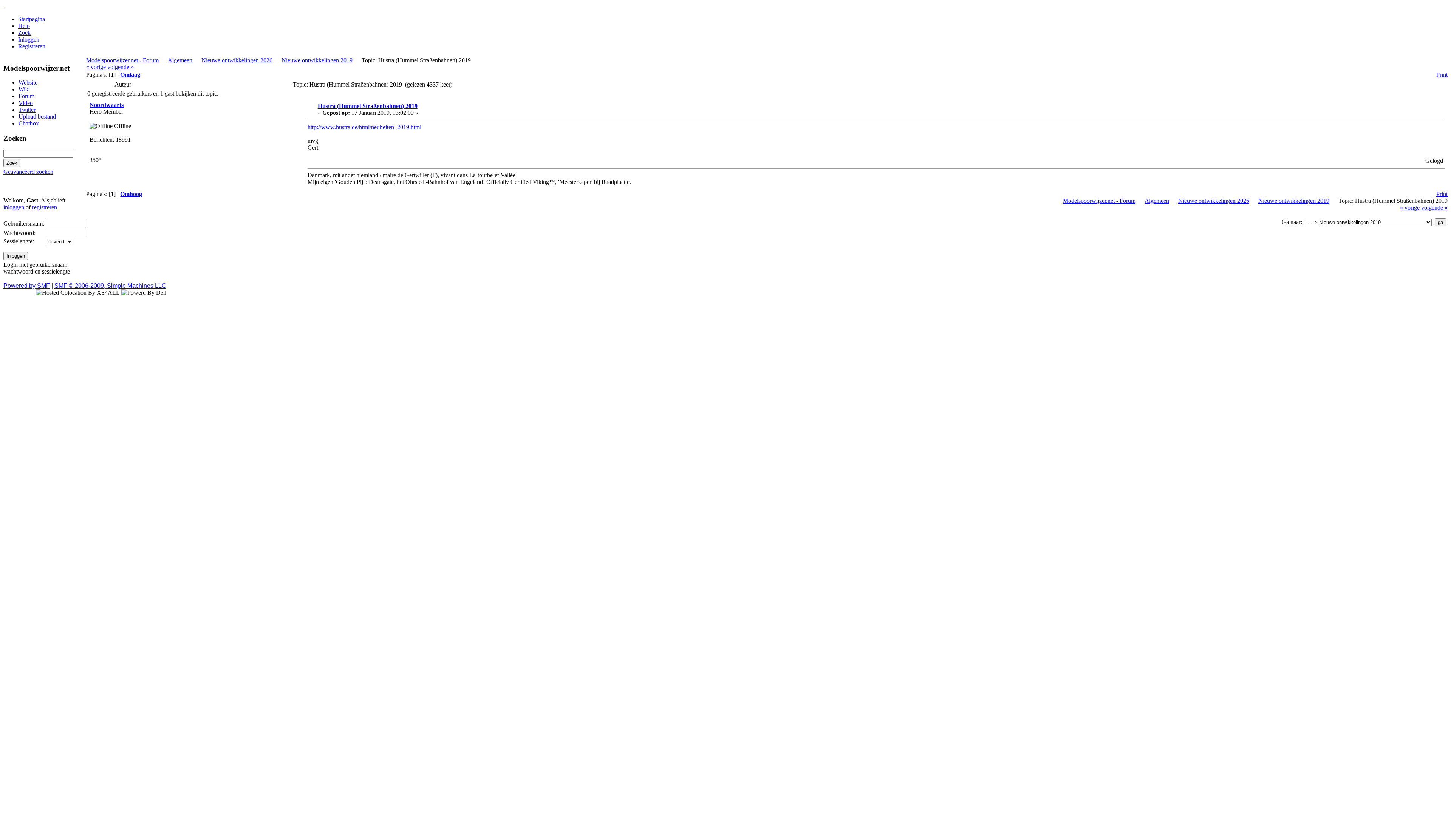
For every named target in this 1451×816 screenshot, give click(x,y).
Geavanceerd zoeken (28, 171)
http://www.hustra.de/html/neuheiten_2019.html (364, 127)
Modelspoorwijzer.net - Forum (122, 60)
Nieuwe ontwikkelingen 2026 (236, 60)
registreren (44, 207)
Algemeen (180, 60)
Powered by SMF (26, 286)
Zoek (24, 32)
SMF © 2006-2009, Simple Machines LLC (110, 286)
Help (24, 26)
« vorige (96, 67)
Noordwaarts (107, 105)
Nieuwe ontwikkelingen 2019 (317, 60)
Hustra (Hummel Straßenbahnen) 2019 (368, 106)
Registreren (31, 46)
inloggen (13, 207)
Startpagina (31, 19)
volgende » (120, 67)
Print (1442, 74)
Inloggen (28, 39)
